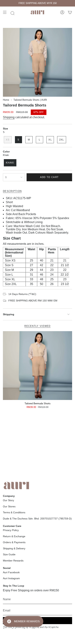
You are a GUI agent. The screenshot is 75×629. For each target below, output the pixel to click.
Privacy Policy (11, 530)
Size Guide (9, 554)
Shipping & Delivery (14, 548)
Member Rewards (13, 560)
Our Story (8, 500)
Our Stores (9, 506)
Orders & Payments (14, 542)
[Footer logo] (16, 485)
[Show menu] (4, 12)
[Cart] (70, 12)
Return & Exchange (14, 536)
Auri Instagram (11, 578)
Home (6, 99)
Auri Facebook (11, 572)
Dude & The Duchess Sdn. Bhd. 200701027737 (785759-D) (37, 518)
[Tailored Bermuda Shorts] (37, 365)
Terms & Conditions (14, 512)
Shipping (9, 117)
